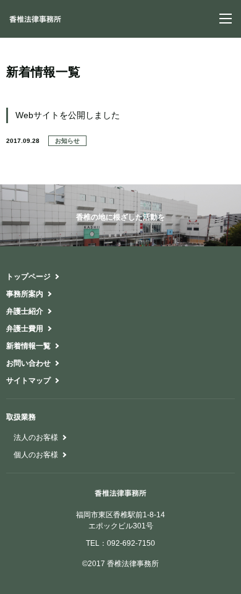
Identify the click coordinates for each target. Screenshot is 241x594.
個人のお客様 (36, 454)
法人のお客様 (36, 437)
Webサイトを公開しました (67, 115)
